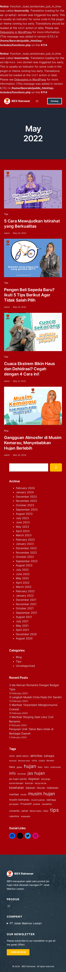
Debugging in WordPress (16, 32)
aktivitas (36, 755)
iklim (46, 767)
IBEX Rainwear (21, 101)
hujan (30, 766)
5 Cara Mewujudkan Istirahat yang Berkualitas (32, 224)
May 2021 (22, 625)
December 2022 (26, 548)
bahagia (49, 755)
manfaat (14, 794)
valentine (14, 816)
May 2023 (22, 526)
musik (23, 794)
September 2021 (26, 612)
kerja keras (40, 783)
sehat (24, 810)
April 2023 (22, 531)
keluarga (45, 779)
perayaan (14, 804)
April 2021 (22, 629)
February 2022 (25, 591)
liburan (41, 787)
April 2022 (22, 582)
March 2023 (23, 535)
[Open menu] (37, 101)
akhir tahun (22, 755)
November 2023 (26, 500)
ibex (40, 767)
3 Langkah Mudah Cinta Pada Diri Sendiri (35, 697)
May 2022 (22, 578)
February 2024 (25, 488)
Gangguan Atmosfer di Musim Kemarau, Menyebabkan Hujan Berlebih (33, 442)
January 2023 (25, 543)
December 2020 (26, 634)
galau (19, 767)
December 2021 (26, 599)
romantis (14, 810)
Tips (6, 214)
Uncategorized (25, 665)
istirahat (21, 774)
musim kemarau (19, 799)
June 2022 (23, 574)
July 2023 (22, 518)
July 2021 (22, 621)
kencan (29, 783)
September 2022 (27, 561)
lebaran (30, 787)
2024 (12, 756)
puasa (36, 803)
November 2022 (26, 552)
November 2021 (26, 604)
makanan (52, 787)
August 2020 (24, 638)
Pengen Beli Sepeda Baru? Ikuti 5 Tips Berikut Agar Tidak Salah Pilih (29, 295)
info (12, 773)
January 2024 (25, 492)
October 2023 (25, 505)
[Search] (56, 467)
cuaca (42, 760)
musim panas (38, 800)
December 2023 (26, 496)
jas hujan (36, 773)
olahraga (51, 799)
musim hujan (41, 793)
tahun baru (36, 810)
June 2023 (23, 522)
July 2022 (22, 569)
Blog (6, 430)
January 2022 (25, 595)
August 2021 (24, 617)
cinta (34, 760)
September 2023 (27, 509)
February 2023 (25, 539)
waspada (25, 816)
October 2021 (25, 608)
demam (50, 760)
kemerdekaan (16, 783)
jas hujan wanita (18, 778)
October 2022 (25, 556)
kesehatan (16, 787)
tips (54, 810)
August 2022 (24, 565)
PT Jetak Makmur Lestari (26, 923)
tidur (45, 810)
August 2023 (24, 513)
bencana (12, 761)
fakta (12, 767)
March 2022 (23, 586)
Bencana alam (24, 761)
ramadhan (47, 804)
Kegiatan (33, 778)
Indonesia (55, 767)
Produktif (25, 804)
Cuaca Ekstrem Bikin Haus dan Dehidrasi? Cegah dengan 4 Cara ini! (29, 368)
